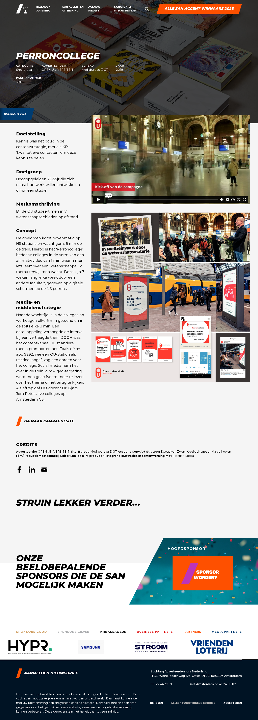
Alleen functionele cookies (193, 702)
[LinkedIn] (32, 469)
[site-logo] (22, 9)
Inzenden (43, 6)
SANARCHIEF (123, 6)
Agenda (94, 6)
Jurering (43, 10)
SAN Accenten (73, 6)
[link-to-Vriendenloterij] (151, 650)
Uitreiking (70, 10)
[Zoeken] (147, 9)
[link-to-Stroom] (90, 650)
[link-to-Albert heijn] (211, 650)
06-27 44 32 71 (161, 684)
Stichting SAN (125, 10)
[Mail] (44, 469)
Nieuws (94, 10)
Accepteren (233, 702)
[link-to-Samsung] (30, 650)
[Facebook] (19, 469)
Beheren (156, 702)
